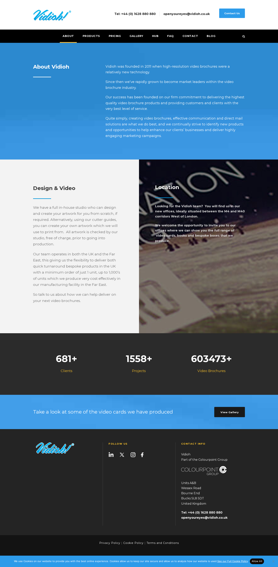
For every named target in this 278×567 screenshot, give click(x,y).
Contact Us (232, 13)
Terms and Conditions (162, 543)
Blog (211, 36)
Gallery (136, 36)
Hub (155, 36)
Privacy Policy (109, 543)
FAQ (170, 36)
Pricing (115, 36)
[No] (273, 561)
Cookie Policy (133, 543)
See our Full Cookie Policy (232, 561)
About (68, 36)
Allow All (257, 561)
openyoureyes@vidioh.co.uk (186, 14)
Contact (190, 36)
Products (91, 36)
